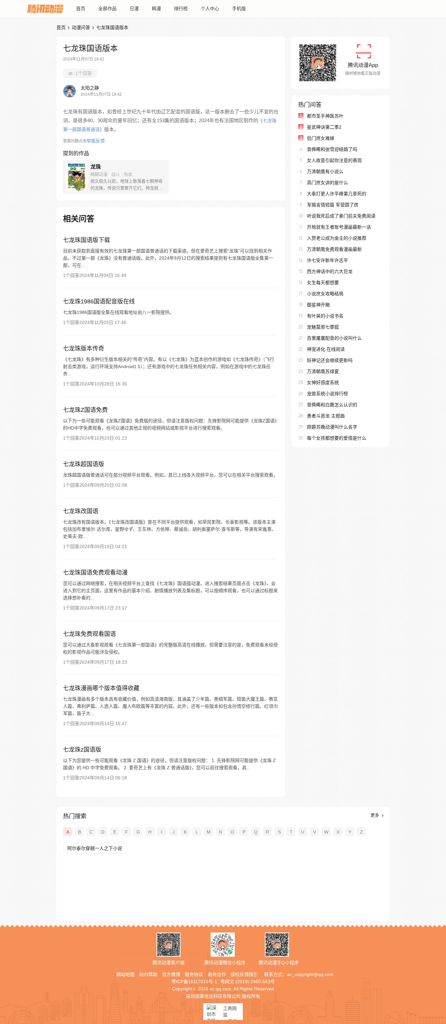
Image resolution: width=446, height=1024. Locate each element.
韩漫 (156, 8)
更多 (375, 815)
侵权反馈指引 (244, 974)
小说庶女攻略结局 (325, 293)
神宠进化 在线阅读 (326, 349)
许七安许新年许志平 (327, 260)
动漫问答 (81, 27)
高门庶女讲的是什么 (327, 182)
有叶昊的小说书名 (325, 315)
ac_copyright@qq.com (310, 974)
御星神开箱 (318, 304)
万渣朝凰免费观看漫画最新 (334, 249)
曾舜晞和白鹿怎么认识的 (332, 404)
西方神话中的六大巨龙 (330, 271)
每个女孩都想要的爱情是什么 (336, 438)
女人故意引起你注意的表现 (334, 160)
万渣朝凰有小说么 (325, 171)
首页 (80, 8)
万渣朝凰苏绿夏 (323, 371)
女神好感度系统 (323, 382)
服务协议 (194, 974)
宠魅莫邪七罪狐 (323, 327)
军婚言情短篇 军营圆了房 (332, 204)
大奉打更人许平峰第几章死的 (336, 193)
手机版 (239, 8)
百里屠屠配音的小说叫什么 (334, 338)
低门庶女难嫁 (320, 138)
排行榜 (181, 8)
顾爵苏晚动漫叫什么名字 (332, 427)
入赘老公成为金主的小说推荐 (336, 238)
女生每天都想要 (323, 282)
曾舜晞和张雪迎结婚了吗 (332, 149)
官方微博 (171, 974)
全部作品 (107, 8)
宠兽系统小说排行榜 (327, 393)
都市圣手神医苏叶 (325, 116)
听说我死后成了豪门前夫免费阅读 (341, 216)
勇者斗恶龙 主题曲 (326, 415)
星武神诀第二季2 (324, 127)
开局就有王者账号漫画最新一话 (339, 227)
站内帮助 (148, 974)
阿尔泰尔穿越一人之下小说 (94, 848)
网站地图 (125, 974)
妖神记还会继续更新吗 (330, 360)
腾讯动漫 (45, 8)
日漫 (134, 8)
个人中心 (210, 8)
